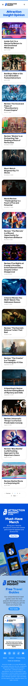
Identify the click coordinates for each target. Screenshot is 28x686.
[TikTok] (18, 653)
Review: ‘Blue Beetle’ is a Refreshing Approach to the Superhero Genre (13, 452)
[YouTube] (23, 653)
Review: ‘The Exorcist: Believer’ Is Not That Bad (14, 330)
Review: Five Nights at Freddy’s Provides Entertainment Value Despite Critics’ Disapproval (14, 267)
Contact (11, 658)
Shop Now (14, 536)
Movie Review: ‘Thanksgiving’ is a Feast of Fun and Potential (12, 201)
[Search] (24, 4)
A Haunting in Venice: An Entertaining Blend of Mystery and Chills (14, 390)
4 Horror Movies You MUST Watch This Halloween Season (13, 300)
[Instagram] (9, 653)
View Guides (14, 609)
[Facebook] (5, 653)
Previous (8, 493)
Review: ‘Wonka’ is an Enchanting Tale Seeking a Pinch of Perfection (13, 139)
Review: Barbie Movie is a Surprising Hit (13, 482)
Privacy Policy (20, 658)
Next (14, 495)
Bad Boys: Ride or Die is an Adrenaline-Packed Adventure (13, 75)
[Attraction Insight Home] (11, 4)
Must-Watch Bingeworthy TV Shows (11, 170)
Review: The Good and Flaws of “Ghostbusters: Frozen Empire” (14, 107)
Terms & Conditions (14, 661)
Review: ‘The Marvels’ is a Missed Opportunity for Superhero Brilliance (13, 234)
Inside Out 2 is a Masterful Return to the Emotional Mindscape (13, 44)
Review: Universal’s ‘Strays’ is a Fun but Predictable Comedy (13, 420)
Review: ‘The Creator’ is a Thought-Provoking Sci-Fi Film (13, 360)
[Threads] (14, 653)
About (5, 658)
